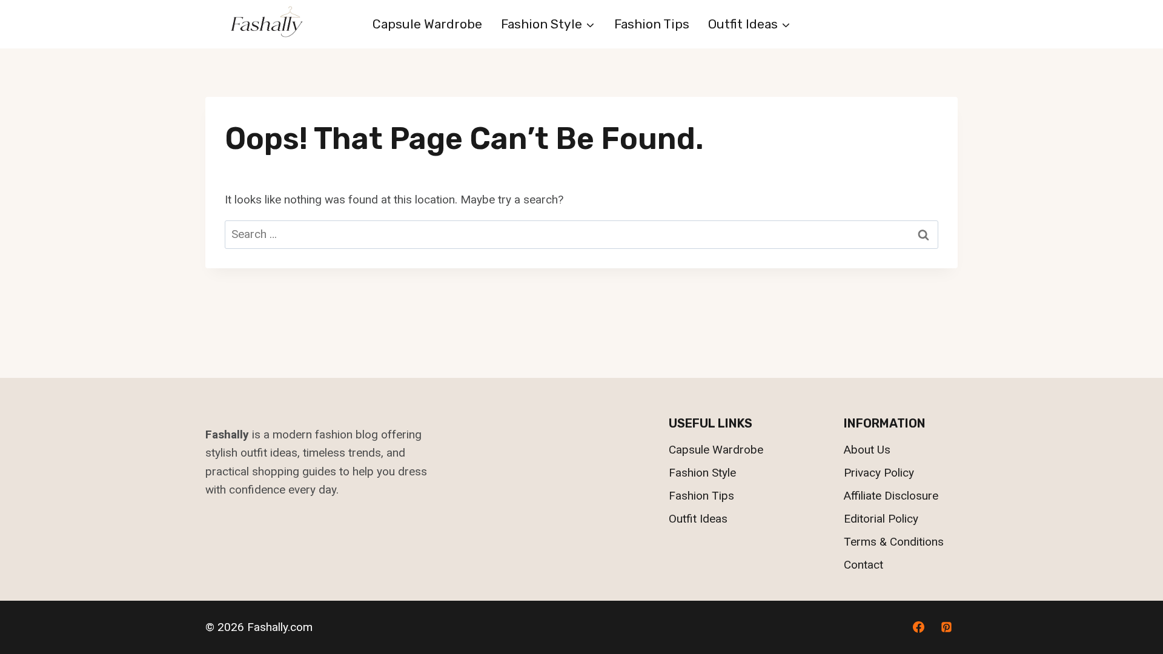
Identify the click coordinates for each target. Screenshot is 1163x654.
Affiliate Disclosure (891, 496)
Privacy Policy (879, 473)
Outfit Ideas (698, 519)
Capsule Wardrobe (427, 23)
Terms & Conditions (894, 542)
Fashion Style (702, 473)
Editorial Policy (881, 519)
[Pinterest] (946, 627)
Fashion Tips (651, 23)
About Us (867, 450)
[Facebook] (918, 627)
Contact (863, 565)
